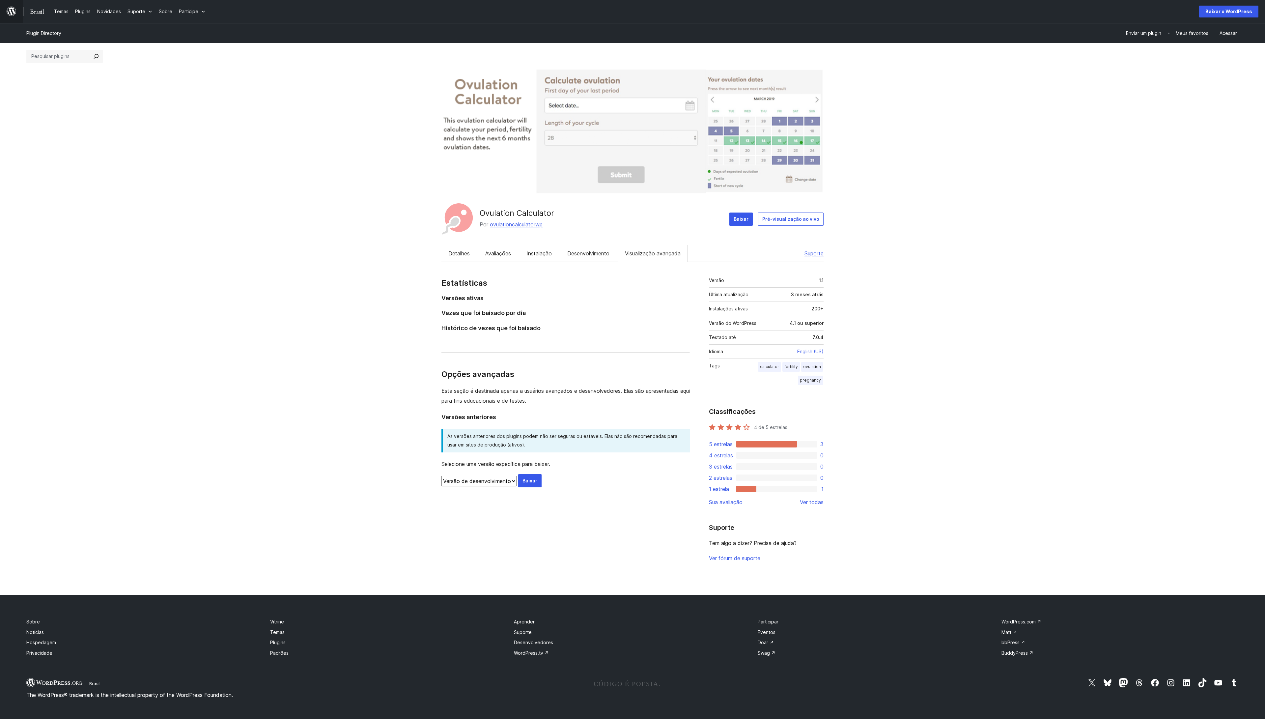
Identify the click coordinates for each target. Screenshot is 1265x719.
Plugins (278, 642)
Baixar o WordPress (1228, 11)
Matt (1009, 632)
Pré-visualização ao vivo (790, 219)
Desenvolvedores (533, 642)
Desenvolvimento (588, 253)
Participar (768, 621)
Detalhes (459, 253)
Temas (277, 632)
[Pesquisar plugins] (96, 56)
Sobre (33, 621)
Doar (766, 642)
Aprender (524, 621)
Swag (766, 653)
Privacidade (39, 653)
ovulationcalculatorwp (516, 224)
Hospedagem (41, 642)
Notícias (35, 632)
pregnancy (810, 380)
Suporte (814, 253)
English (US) (810, 351)
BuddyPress (1017, 653)
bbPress (1013, 642)
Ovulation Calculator (517, 213)
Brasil (94, 683)
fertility (791, 366)
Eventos (766, 632)
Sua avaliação (726, 502)
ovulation (812, 366)
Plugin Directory (43, 33)
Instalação (539, 253)
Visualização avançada (653, 253)
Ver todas (812, 502)
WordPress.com (1021, 621)
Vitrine (277, 621)
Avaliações (498, 253)
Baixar (741, 219)
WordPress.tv (531, 653)
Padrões (279, 653)
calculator (769, 366)
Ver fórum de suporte (734, 558)
